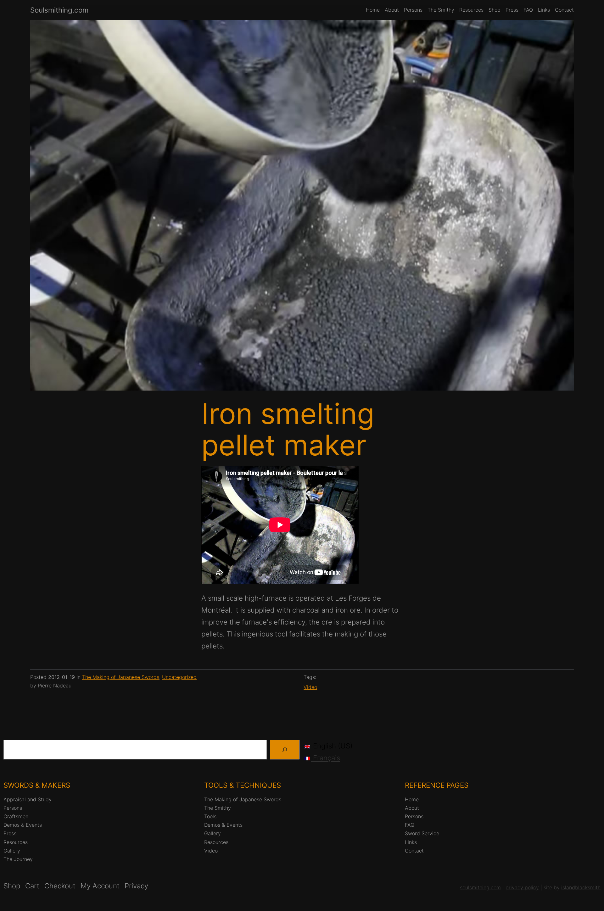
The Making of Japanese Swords (120, 677)
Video (310, 687)
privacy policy (522, 887)
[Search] (284, 749)
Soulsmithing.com (59, 10)
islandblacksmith (581, 887)
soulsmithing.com (480, 887)
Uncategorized (179, 677)
